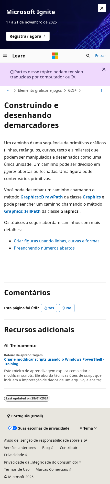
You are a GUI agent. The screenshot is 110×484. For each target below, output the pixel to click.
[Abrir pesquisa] (88, 55)
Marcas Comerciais (52, 469)
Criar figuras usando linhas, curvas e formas (57, 241)
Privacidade (14, 454)
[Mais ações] (101, 91)
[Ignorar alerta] (102, 8)
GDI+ (72, 90)
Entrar (100, 55)
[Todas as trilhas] (8, 91)
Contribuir (69, 447)
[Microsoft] (55, 55)
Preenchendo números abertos (44, 248)
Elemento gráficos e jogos (40, 90)
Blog (46, 447)
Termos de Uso (16, 469)
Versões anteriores (20, 447)
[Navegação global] (5, 55)
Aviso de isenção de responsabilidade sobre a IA (45, 440)
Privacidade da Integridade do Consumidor (41, 462)
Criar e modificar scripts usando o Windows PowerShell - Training (54, 361)
